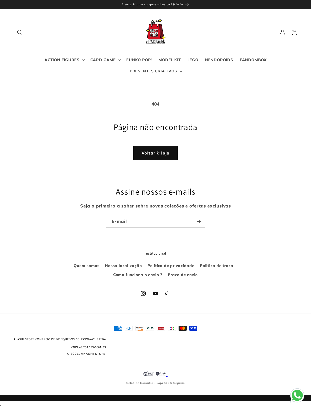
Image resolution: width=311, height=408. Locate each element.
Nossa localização (123, 265)
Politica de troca (216, 265)
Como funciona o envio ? (137, 274)
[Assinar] (199, 221)
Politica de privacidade (170, 265)
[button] (20, 32)
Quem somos (86, 265)
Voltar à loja (156, 153)
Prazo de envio (183, 274)
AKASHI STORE (93, 354)
